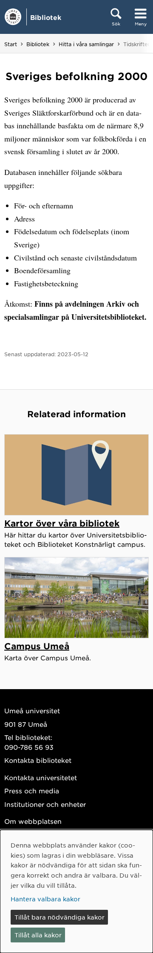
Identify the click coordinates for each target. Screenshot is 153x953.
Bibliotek (45, 17)
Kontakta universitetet (40, 777)
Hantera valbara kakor (45, 899)
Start (10, 44)
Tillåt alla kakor (38, 935)
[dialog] (76, 891)
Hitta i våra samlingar (86, 44)
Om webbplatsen (33, 821)
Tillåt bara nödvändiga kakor (59, 917)
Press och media (31, 791)
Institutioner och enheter (45, 804)
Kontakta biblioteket (37, 760)
